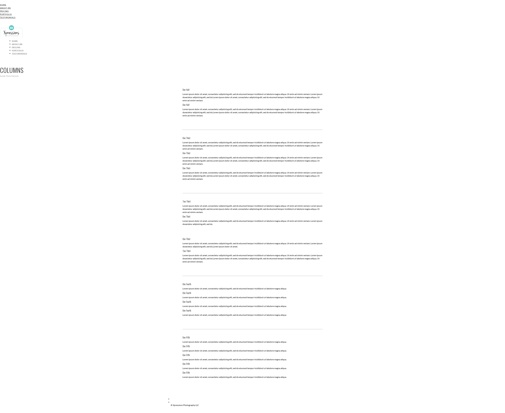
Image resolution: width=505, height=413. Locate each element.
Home (3, 5)
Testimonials (8, 17)
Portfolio (6, 14)
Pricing (4, 11)
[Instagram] (1, 23)
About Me (5, 8)
